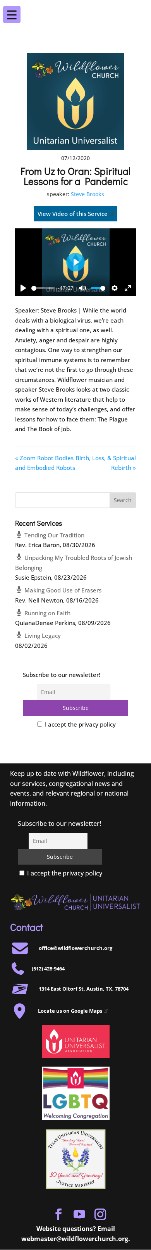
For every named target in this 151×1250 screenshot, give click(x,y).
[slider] (43, 288)
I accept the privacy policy (79, 724)
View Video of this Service (73, 214)
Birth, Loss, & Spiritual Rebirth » (106, 463)
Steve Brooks (87, 194)
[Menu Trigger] (139, 9)
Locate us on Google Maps (70, 1010)
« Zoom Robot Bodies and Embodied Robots (45, 463)
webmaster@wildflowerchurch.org (74, 1238)
